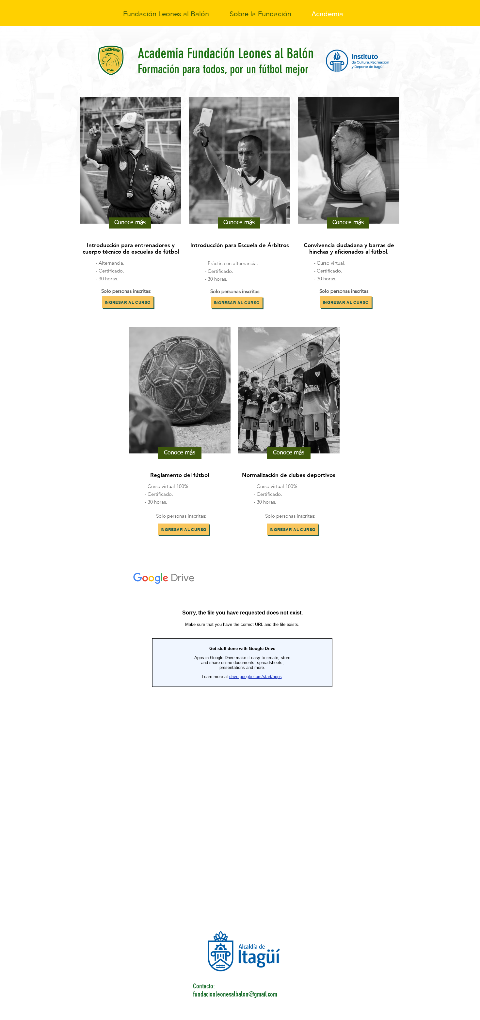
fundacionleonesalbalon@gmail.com (235, 994)
